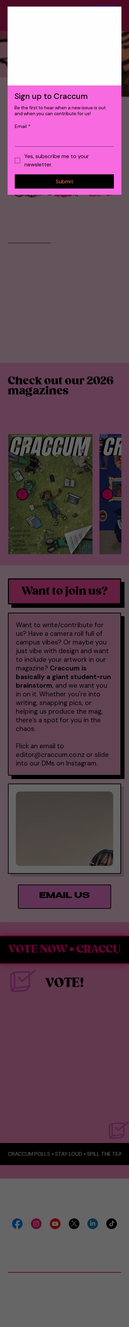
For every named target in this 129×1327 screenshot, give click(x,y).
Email (23, 126)
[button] (115, 13)
